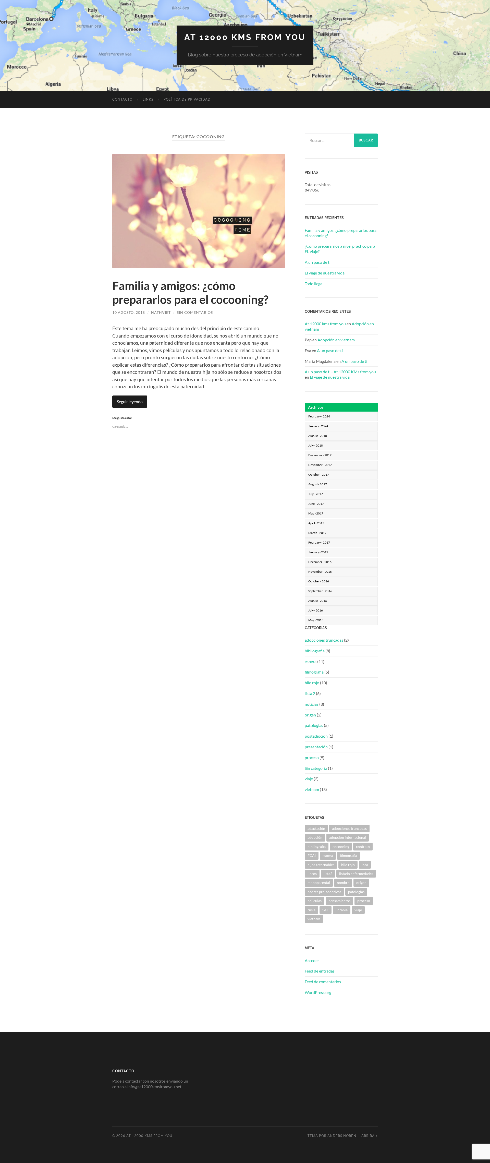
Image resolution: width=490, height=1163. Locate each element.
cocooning (341, 846)
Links (148, 99)
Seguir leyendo (130, 401)
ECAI (312, 855)
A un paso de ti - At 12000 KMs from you (340, 371)
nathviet (161, 312)
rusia (311, 910)
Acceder (312, 960)
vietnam (312, 789)
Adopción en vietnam (336, 339)
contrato (363, 846)
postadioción (316, 736)
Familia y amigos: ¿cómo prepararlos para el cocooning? (190, 292)
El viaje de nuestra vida (325, 272)
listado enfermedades (356, 873)
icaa (365, 864)
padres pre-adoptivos (324, 892)
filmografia (314, 671)
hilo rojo (312, 682)
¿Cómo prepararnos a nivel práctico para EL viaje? (340, 249)
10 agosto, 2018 (128, 312)
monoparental (319, 882)
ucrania (342, 910)
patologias (314, 725)
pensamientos (339, 900)
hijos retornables (321, 864)
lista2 (328, 873)
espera (310, 661)
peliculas (315, 900)
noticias (311, 704)
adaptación (316, 828)
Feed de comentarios (323, 981)
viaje (309, 778)
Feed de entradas (320, 970)
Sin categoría (316, 768)
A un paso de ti (317, 262)
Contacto (122, 99)
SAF (325, 910)
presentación (316, 746)
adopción (315, 837)
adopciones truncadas (324, 640)
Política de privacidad (187, 99)
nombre (343, 882)
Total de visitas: (318, 184)
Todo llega (313, 283)
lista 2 (310, 693)
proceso (312, 757)
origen (310, 714)
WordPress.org (318, 992)
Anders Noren (341, 1136)
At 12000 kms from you (325, 323)
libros (312, 873)
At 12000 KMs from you (245, 37)
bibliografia (315, 650)
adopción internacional (347, 837)
